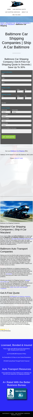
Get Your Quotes (8, 137)
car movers (9, 274)
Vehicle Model (5, 114)
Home (2, 23)
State (18, 89)
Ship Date (4, 102)
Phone (3, 82)
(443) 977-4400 (18, 158)
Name (3, 73)
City (2, 89)
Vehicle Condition (5, 118)
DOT (21, 348)
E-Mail (3, 78)
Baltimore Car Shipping (17, 151)
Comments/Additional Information (9, 128)
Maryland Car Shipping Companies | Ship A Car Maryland (15, 23)
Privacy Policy (16, 414)
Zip (25, 89)
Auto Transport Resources (16, 369)
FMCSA (15, 348)
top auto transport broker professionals (22, 238)
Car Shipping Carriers (16, 4)
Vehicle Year (4, 110)
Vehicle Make (15, 110)
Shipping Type (5, 123)
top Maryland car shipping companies (20, 296)
